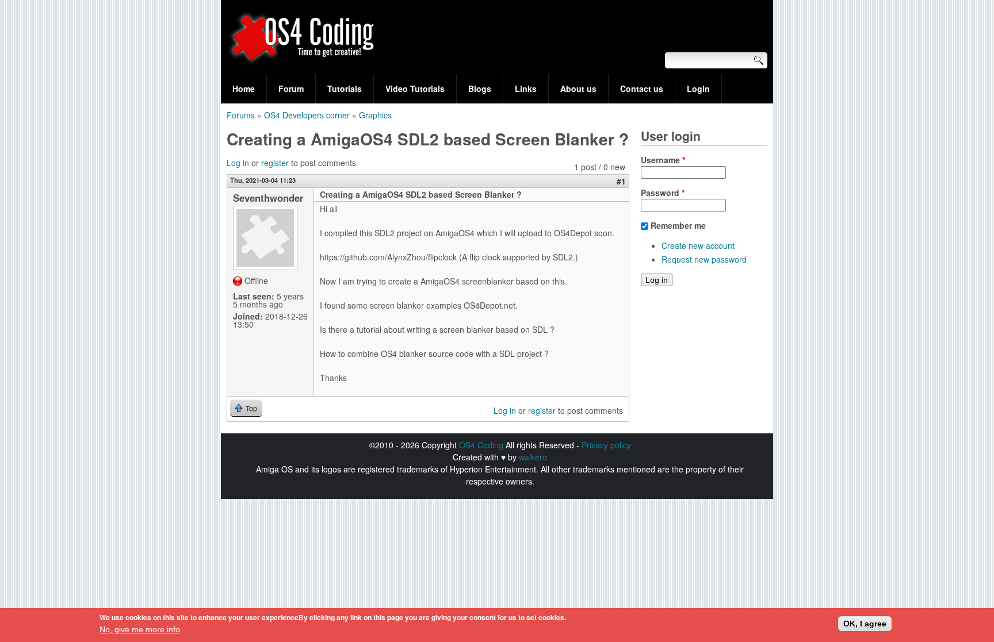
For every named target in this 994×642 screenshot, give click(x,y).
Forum (291, 88)
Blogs (479, 88)
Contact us (641, 88)
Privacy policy (606, 445)
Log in (238, 162)
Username (663, 160)
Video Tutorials (415, 88)
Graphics (375, 115)
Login (698, 88)
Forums (241, 115)
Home (243, 88)
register (275, 162)
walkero (533, 457)
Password (663, 192)
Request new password (704, 259)
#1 (621, 181)
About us (578, 88)
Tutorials (344, 88)
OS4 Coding (481, 445)
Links (526, 88)
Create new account (698, 245)
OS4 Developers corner (307, 115)
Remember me (678, 225)
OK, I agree (864, 623)
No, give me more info (140, 629)
